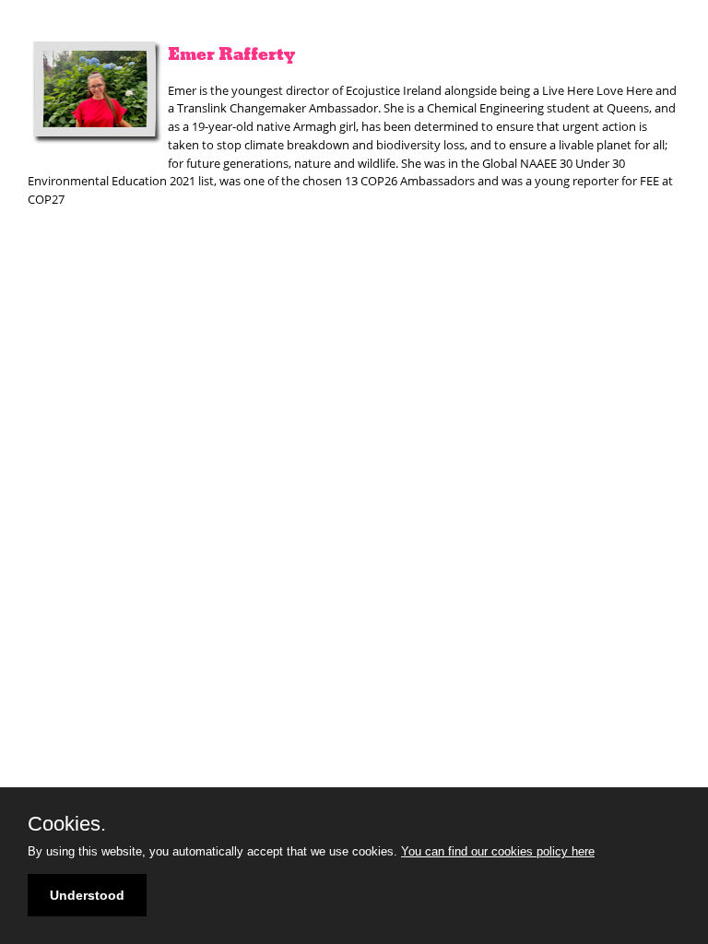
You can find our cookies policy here (498, 851)
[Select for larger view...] (97, 92)
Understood (87, 895)
